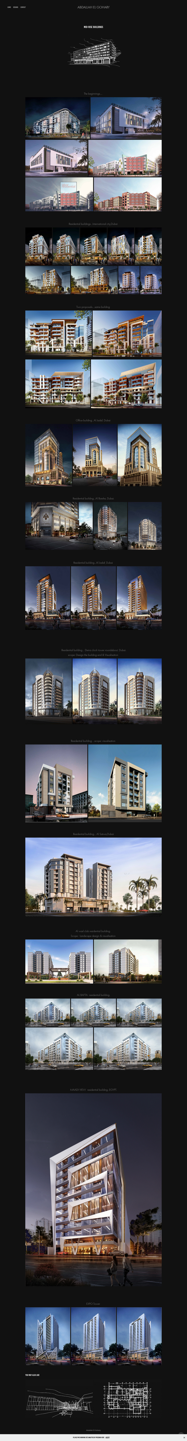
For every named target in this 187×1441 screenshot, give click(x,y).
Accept (108, 1437)
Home (9, 7)
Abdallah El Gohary (94, 7)
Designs (15, 7)
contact (23, 7)
